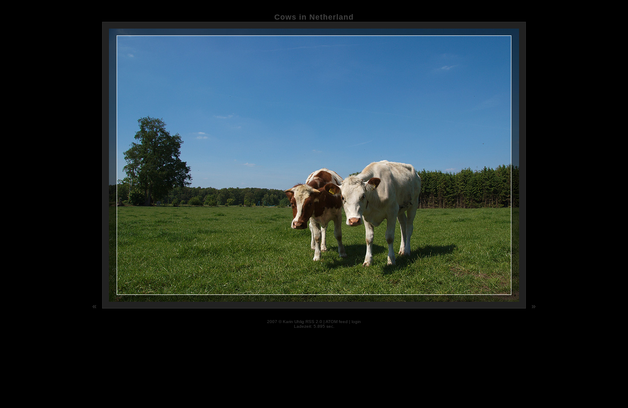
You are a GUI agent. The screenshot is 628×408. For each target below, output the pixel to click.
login (356, 321)
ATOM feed (337, 321)
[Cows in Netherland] (314, 307)
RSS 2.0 (313, 321)
